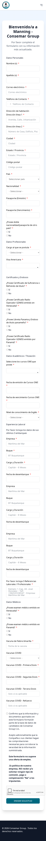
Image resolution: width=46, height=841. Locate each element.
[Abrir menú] (41, 5)
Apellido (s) (11, 75)
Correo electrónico (15, 87)
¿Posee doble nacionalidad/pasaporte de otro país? (21, 225)
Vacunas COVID (13, 653)
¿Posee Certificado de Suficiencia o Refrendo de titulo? (23, 284)
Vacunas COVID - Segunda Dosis (21, 677)
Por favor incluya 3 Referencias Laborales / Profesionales (21, 583)
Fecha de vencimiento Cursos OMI (22, 397)
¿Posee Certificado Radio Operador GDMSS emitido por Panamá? (21, 339)
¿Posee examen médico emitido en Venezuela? (23, 609)
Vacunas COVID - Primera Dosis (21, 665)
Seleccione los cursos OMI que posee (21, 363)
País (8, 174)
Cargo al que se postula (17, 247)
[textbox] (23, 265)
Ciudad (9, 138)
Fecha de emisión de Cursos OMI (22, 382)
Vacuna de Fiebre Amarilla (18, 641)
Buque (9, 450)
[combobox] (9, 104)
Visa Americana (13, 259)
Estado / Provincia (15, 150)
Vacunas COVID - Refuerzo (19, 700)
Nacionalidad (12, 186)
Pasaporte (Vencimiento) (18, 210)
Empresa (10, 438)
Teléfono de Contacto (16, 99)
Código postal (13, 162)
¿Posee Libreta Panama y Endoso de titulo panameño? (22, 321)
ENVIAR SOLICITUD (23, 801)
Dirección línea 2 (14, 126)
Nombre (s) (11, 63)
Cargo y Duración (14, 462)
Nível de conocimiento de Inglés (21, 412)
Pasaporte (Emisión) (16, 198)
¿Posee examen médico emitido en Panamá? (23, 626)
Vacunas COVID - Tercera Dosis (21, 688)
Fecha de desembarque (17, 474)
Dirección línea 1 (14, 114)
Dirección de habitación (17, 111)
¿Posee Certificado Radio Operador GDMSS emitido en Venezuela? (20, 302)
